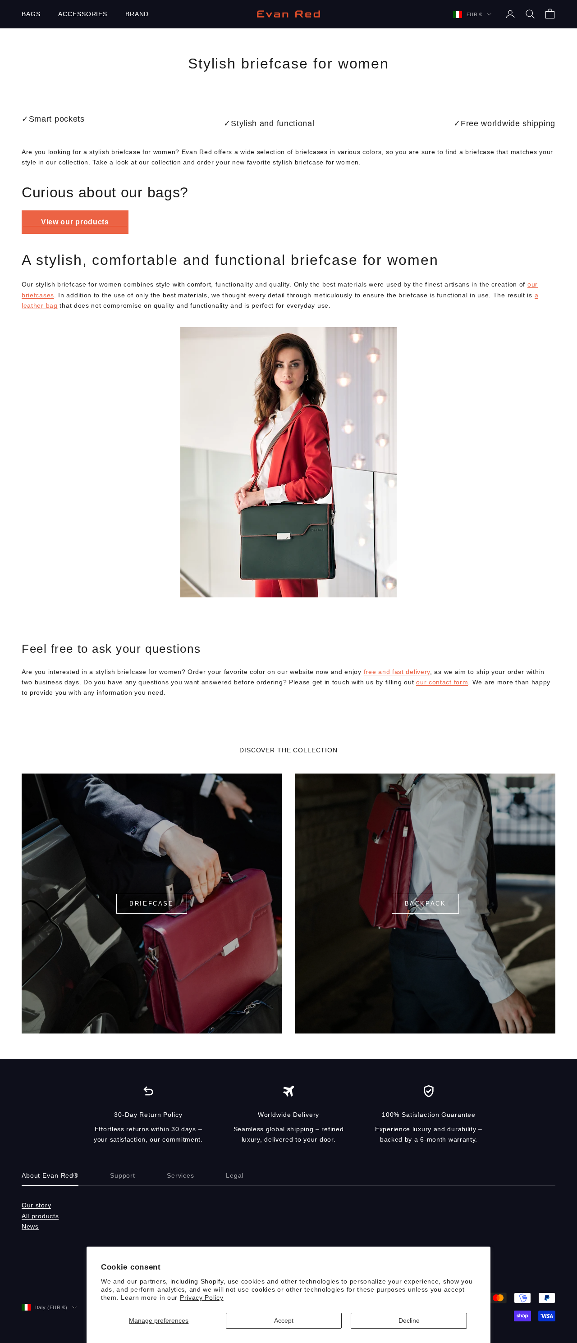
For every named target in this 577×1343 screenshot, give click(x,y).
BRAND (137, 14)
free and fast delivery (397, 671)
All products (40, 1216)
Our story (36, 1205)
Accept (283, 1320)
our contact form (442, 682)
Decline (409, 1320)
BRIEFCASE (151, 903)
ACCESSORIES (82, 14)
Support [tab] (122, 1175)
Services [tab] (180, 1175)
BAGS (31, 14)
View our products (75, 222)
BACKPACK (425, 903)
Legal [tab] (234, 1175)
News (30, 1226)
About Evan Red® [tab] (50, 1175)
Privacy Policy (202, 1297)
